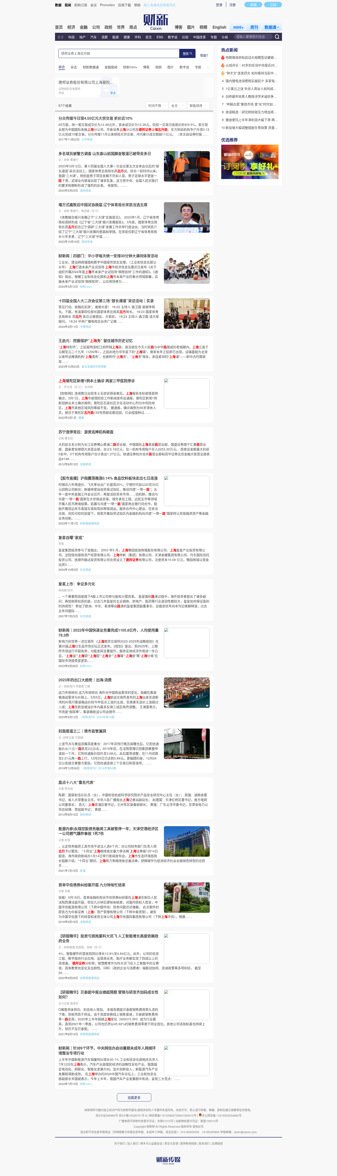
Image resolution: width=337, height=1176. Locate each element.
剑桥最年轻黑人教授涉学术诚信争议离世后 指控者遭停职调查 (269, 96)
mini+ (238, 27)
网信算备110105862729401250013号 (173, 1115)
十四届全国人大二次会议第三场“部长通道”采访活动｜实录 (106, 300)
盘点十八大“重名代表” (76, 782)
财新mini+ (86, 286)
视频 (203, 27)
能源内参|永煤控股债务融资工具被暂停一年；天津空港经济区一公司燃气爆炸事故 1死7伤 (108, 831)
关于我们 (119, 1143)
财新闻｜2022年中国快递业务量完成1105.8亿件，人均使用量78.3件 (108, 633)
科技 (71, 37)
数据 (58, 5)
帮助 (137, 5)
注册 (232, 4)
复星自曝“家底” (71, 537)
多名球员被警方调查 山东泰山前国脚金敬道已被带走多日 (104, 153)
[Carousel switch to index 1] (266, 174)
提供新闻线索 (188, 1143)
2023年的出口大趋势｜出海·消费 (85, 679)
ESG (160, 37)
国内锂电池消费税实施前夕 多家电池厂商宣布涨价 (261, 80)
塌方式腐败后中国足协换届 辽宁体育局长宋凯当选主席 (102, 204)
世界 (121, 27)
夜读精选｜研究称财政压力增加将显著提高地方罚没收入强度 (269, 112)
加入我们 (132, 1143)
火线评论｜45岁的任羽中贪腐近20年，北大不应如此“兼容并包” (270, 65)
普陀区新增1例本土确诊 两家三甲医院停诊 (96, 380)
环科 (138, 37)
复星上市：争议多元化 (76, 583)
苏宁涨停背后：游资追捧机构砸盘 (85, 431)
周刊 (254, 27)
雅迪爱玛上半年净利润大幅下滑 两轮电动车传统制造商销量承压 (271, 119)
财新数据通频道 (89, 523)
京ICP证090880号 (107, 1115)
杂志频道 (85, 569)
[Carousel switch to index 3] (274, 174)
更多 (60, 37)
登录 (219, 4)
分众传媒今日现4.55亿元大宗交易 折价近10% (95, 118)
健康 (127, 37)
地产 (82, 37)
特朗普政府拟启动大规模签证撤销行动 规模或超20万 (263, 57)
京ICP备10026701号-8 (133, 1115)
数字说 (172, 37)
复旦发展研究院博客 (94, 366)
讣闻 (224, 37)
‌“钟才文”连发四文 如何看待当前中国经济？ (256, 73)
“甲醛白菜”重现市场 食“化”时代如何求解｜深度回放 (262, 104)
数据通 (270, 27)
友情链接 (217, 1143)
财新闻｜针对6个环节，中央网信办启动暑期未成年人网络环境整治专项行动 (107, 1050)
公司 (96, 27)
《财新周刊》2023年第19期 (97, 717)
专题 (213, 37)
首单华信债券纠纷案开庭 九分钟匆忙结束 (91, 884)
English (219, 27)
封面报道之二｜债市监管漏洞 (82, 731)
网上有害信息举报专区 (160, 5)
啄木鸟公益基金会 (151, 1143)
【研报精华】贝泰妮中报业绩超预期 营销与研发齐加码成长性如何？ (108, 994)
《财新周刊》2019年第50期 (99, 768)
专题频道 (85, 327)
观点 (133, 27)
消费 (104, 37)
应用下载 (124, 5)
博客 (178, 27)
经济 (71, 27)
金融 (84, 27)
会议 (93, 5)
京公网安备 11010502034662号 (222, 1115)
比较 (185, 37)
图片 (191, 27)
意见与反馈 (171, 1143)
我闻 (68, 5)
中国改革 (199, 37)
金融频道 (85, 464)
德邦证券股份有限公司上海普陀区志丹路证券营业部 (100, 82)
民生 (149, 37)
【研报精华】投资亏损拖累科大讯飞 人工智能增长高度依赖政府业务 (108, 938)
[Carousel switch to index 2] (270, 174)
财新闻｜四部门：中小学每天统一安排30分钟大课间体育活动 (108, 255)
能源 (116, 37)
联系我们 (204, 1143)
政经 (108, 27)
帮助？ (205, 55)
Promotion (107, 5)
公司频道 (87, 139)
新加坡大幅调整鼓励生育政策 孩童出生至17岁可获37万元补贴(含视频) (276, 127)
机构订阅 (80, 5)
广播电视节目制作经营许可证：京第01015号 (146, 1121)
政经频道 (85, 190)
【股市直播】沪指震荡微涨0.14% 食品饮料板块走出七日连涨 (108, 478)
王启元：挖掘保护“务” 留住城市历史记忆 (95, 340)
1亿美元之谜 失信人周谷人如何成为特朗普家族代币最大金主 (269, 88)
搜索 (186, 53)
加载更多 (134, 1097)
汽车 (93, 37)
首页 (59, 27)
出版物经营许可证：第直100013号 (197, 1121)
